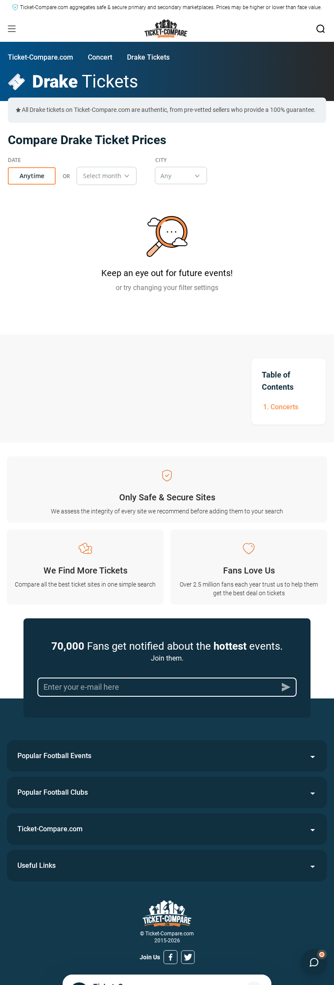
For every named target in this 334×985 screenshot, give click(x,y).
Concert (100, 57)
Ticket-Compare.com (40, 57)
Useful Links (36, 865)
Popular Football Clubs (52, 792)
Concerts (284, 407)
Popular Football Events (54, 756)
